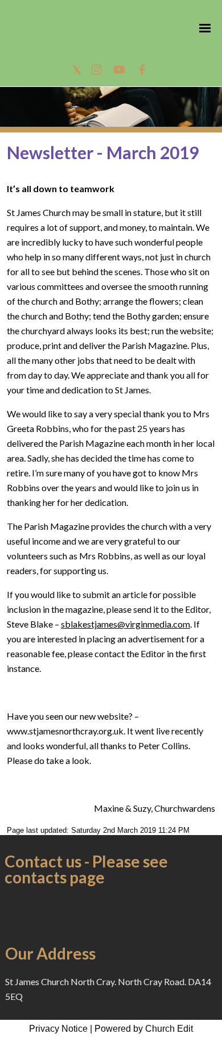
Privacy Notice (58, 1028)
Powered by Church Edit (143, 1028)
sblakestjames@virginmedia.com (125, 623)
